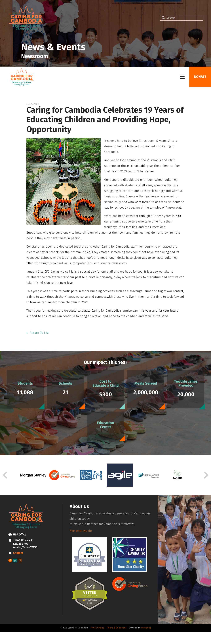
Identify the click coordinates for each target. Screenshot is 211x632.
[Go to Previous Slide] (5, 475)
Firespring (146, 627)
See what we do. (81, 531)
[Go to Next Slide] (206, 475)
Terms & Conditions (117, 627)
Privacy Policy (97, 627)
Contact (18, 553)
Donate (200, 77)
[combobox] (181, 18)
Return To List (39, 332)
